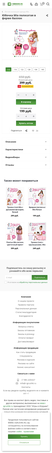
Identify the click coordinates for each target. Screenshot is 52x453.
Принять (24, 436)
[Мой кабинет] (36, 4)
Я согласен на (27, 282)
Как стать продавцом (26, 352)
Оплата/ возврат (26, 338)
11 (33, 56)
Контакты (26, 387)
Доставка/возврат (26, 341)
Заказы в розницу (26, 334)
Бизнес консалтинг (26, 367)
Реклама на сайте (26, 363)
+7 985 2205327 (28, 380)
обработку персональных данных (33, 282)
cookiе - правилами (25, 431)
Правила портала (26, 304)
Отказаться (24, 442)
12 (35, 56)
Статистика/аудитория (26, 312)
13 (37, 56)
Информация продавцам (26, 348)
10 (31, 56)
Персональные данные (26, 308)
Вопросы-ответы (26, 326)
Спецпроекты (26, 356)
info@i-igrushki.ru (28, 383)
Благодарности (26, 316)
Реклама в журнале (26, 359)
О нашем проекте (26, 301)
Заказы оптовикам (26, 330)
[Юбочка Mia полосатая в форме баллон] (26, 41)
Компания (26, 296)
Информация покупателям (26, 322)
